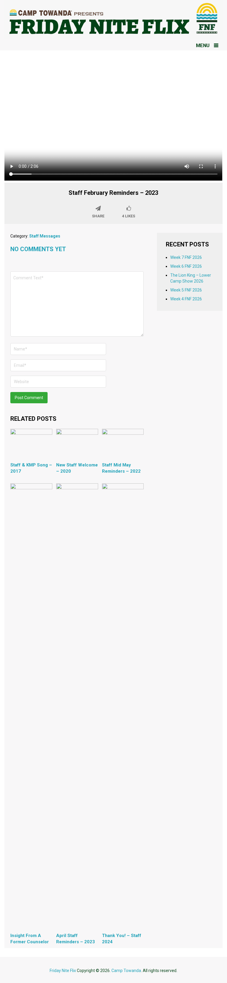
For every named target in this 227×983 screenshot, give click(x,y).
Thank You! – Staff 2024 (121, 938)
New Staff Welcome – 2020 (77, 468)
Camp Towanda (126, 970)
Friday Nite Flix (63, 970)
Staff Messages (44, 236)
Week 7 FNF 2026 (186, 257)
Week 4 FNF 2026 (186, 299)
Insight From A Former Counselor (29, 938)
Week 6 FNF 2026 (186, 266)
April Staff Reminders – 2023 (75, 938)
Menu (203, 45)
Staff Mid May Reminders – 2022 (121, 468)
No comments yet (38, 249)
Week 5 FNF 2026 (186, 290)
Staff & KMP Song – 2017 (31, 468)
